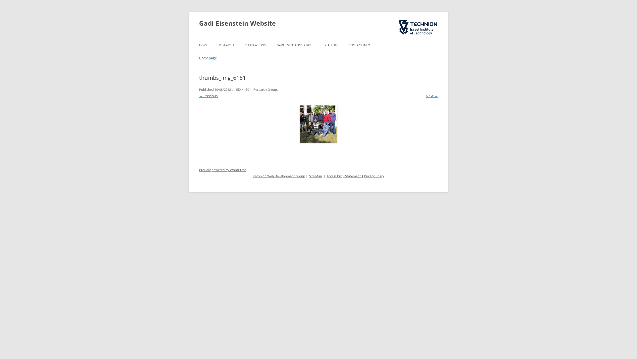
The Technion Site (414, 20)
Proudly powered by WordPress (222, 170)
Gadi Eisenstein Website (237, 23)
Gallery (331, 45)
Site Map (315, 176)
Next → (432, 95)
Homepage (208, 58)
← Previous (208, 95)
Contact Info (359, 45)
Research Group (265, 90)
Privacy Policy (374, 176)
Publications (255, 45)
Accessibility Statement (344, 176)
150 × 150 (242, 90)
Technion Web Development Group (279, 176)
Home (203, 45)
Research (226, 45)
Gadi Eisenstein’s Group (295, 45)
